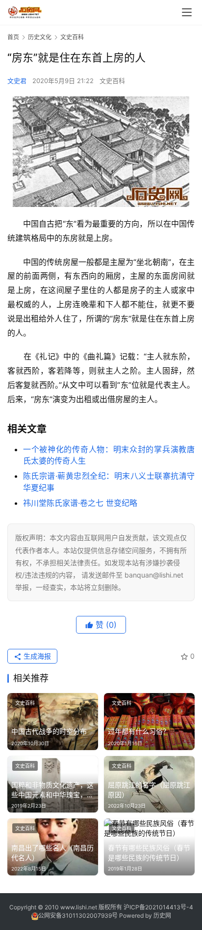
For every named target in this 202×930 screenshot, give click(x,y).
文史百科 (112, 81)
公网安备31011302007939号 (78, 915)
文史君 (16, 81)
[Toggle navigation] (187, 12)
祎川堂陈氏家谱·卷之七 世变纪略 (80, 503)
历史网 (162, 915)
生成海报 (36, 656)
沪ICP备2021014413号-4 (158, 907)
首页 (13, 37)
